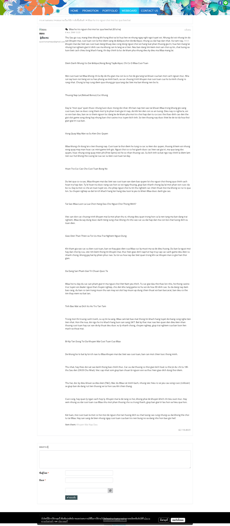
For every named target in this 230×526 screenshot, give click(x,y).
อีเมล (42, 480)
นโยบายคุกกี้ (63, 521)
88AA (186, 40)
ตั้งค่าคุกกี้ (164, 520)
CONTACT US (149, 11)
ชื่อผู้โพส (44, 472)
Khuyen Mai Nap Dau (87, 424)
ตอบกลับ (72, 497)
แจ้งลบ (187, 29)
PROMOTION (90, 11)
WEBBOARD (129, 11)
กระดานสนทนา (46, 20)
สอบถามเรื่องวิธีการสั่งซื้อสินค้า (70, 20)
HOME (74, 11)
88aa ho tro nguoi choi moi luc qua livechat (109, 20)
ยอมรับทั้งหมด (178, 520)
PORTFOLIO (110, 11)
